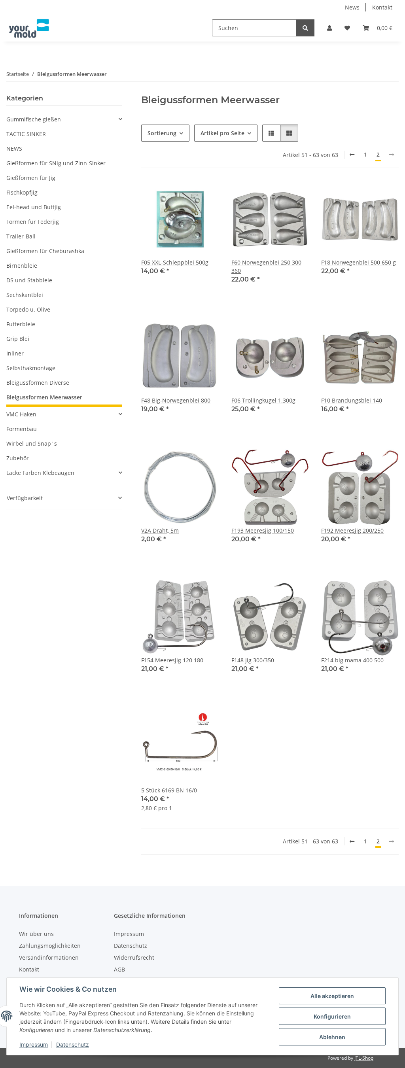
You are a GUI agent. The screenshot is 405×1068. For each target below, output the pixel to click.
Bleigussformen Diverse (37, 382)
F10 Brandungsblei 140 (351, 400)
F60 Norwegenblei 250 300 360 (266, 266)
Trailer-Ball (21, 236)
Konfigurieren (332, 1016)
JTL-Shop (363, 1058)
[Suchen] (305, 27)
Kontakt (382, 7)
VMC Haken (21, 414)
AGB (119, 969)
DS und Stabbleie (29, 280)
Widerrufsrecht (134, 957)
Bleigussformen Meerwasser (44, 397)
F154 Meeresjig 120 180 (172, 660)
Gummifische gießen (33, 119)
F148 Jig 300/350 (252, 660)
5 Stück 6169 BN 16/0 (169, 790)
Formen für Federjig (32, 221)
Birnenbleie (21, 265)
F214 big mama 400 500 (352, 660)
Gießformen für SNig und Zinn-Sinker (56, 163)
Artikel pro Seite (222, 133)
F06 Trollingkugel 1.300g (263, 400)
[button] (329, 28)
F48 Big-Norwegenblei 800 (175, 400)
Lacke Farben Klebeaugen (40, 472)
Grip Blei (17, 338)
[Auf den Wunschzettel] (205, 194)
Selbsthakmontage (30, 368)
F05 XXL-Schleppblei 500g (174, 262)
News (352, 7)
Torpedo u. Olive (28, 309)
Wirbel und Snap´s (31, 443)
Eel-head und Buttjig (33, 207)
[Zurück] (352, 154)
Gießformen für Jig (30, 177)
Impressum (33, 1044)
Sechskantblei (24, 295)
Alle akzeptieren (332, 995)
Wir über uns (36, 934)
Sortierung (162, 133)
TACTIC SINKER (26, 134)
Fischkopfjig (22, 192)
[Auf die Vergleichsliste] (184, 194)
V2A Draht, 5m (160, 530)
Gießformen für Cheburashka (45, 251)
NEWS (14, 148)
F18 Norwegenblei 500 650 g (358, 262)
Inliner (15, 353)
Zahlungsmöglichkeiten (50, 945)
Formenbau (21, 429)
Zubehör (17, 458)
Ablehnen (332, 1037)
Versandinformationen (49, 957)
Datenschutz (72, 1044)
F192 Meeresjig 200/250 (352, 530)
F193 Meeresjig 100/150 (262, 530)
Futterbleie (20, 324)
